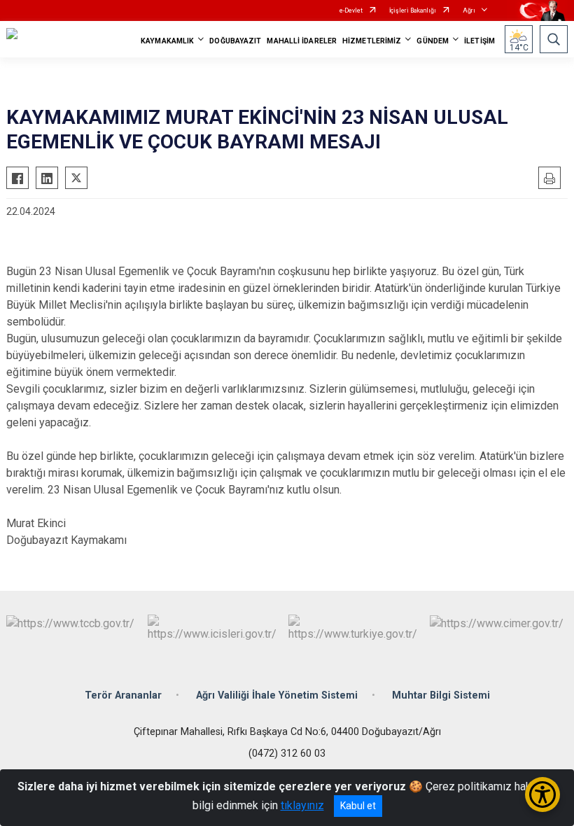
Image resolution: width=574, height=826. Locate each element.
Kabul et (358, 805)
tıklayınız (302, 805)
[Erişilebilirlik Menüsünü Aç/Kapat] (542, 794)
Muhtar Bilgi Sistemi (441, 695)
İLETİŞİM (479, 41)
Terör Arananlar (123, 695)
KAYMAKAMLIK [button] (167, 41)
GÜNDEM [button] (432, 41)
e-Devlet (351, 10)
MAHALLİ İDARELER (302, 41)
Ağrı (469, 10)
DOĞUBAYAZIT (235, 41)
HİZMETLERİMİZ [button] (371, 41)
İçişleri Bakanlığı (412, 10)
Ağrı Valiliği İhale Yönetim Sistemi (277, 695)
